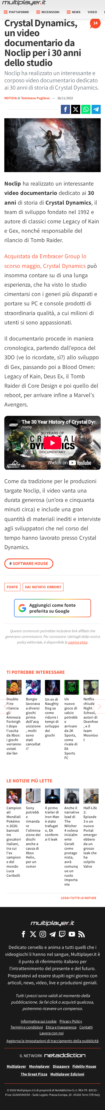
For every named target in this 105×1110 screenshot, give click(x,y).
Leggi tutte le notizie (78, 898)
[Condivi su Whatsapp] (85, 109)
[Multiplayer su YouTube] (72, 934)
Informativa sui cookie (39, 1021)
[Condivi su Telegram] (96, 109)
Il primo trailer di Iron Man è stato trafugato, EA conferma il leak (52, 823)
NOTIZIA (10, 98)
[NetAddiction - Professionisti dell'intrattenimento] (64, 1056)
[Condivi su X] (75, 109)
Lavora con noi (52, 1032)
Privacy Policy (71, 1021)
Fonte (12, 586)
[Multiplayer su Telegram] (52, 934)
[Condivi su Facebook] (65, 109)
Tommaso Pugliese (36, 98)
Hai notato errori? (43, 586)
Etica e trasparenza (61, 1027)
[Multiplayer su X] (33, 934)
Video (92, 12)
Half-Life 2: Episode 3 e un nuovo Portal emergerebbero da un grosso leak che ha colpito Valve (90, 837)
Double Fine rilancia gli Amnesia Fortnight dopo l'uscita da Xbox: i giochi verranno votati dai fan (13, 726)
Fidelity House (84, 1066)
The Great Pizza (34, 1073)
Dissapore (61, 1066)
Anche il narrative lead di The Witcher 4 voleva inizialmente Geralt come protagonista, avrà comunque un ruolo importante (71, 846)
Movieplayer (39, 1066)
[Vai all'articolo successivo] (5, 706)
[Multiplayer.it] (24, 2)
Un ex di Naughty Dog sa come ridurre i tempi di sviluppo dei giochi (52, 717)
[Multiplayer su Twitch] (62, 934)
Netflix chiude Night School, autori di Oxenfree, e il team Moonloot (90, 719)
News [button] (76, 12)
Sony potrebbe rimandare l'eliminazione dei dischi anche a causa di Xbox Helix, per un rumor (33, 837)
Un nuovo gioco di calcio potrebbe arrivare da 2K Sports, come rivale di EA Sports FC (71, 728)
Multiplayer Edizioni (67, 1073)
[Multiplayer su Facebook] (23, 934)
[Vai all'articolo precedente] (99, 706)
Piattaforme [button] (19, 12)
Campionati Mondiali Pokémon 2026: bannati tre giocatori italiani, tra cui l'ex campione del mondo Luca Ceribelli (13, 841)
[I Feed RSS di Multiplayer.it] (81, 934)
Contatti (86, 1027)
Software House (28, 563)
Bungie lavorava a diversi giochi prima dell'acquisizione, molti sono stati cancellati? (33, 724)
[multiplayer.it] (52, 923)
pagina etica (77, 642)
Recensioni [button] (50, 12)
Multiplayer (16, 1066)
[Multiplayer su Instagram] (43, 934)
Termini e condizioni (26, 1027)
